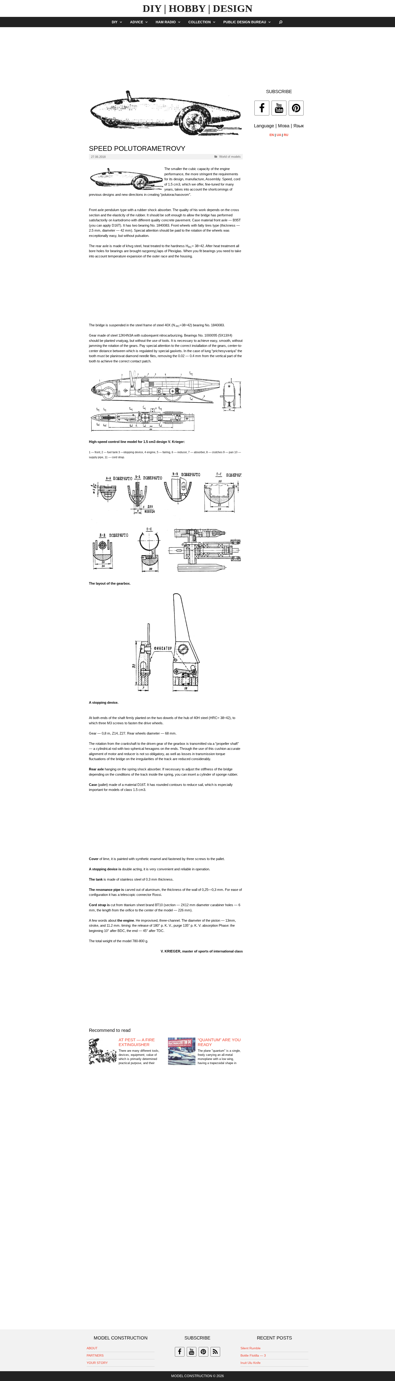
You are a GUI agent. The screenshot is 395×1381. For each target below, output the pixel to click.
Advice (136, 22)
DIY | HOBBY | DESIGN (198, 8)
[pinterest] (203, 1352)
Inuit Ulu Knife (250, 1363)
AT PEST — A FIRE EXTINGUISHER (137, 1042)
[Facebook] (261, 108)
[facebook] (179, 1352)
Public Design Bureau (244, 22)
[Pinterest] (296, 108)
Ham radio (166, 22)
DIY (114, 22)
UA (279, 135)
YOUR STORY (97, 1363)
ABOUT (92, 1348)
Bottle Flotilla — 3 (253, 1355)
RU (286, 135)
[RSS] (215, 1352)
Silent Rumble (250, 1348)
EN (272, 135)
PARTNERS (95, 1355)
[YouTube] (279, 108)
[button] (122, 22)
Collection (199, 22)
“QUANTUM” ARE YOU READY (219, 1042)
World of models (230, 156)
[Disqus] (166, 1140)
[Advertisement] (197, 55)
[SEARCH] (280, 22)
